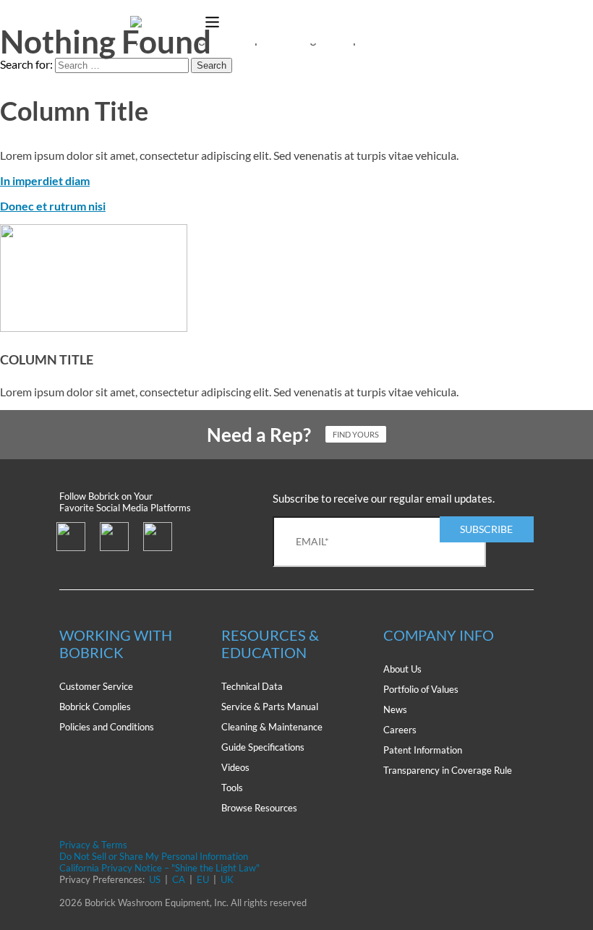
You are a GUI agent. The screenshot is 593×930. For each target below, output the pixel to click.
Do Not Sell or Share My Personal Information (153, 856)
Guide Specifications (262, 747)
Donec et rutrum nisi (53, 206)
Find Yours (356, 434)
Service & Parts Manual (269, 706)
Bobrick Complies (95, 706)
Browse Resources (259, 808)
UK (227, 879)
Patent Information (422, 750)
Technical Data (252, 686)
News (395, 709)
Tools (232, 787)
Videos (235, 767)
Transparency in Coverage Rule (447, 770)
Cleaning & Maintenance (272, 727)
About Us (402, 669)
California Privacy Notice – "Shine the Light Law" (159, 868)
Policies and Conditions (106, 727)
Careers (400, 729)
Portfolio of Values (420, 689)
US (155, 879)
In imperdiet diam (45, 180)
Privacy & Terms (93, 844)
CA (178, 879)
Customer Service (96, 686)
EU (203, 879)
